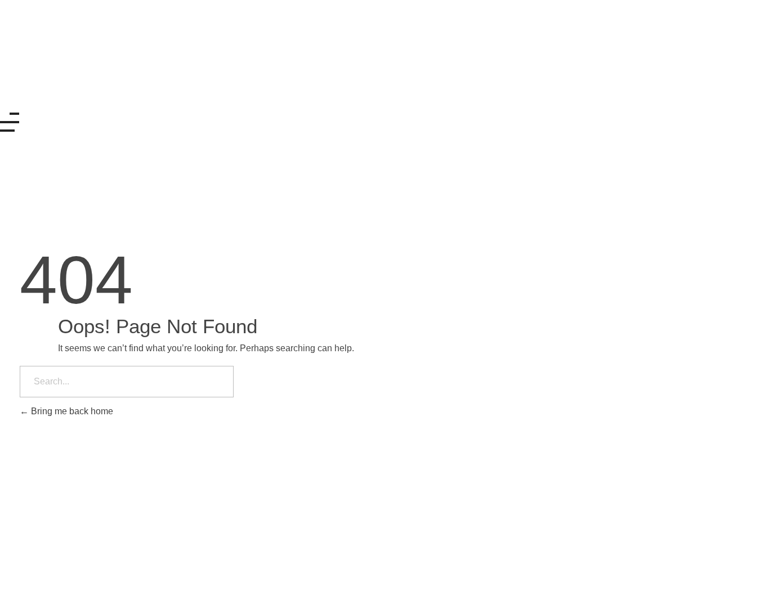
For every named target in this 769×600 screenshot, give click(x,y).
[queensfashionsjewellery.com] (76, 56)
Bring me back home (71, 411)
